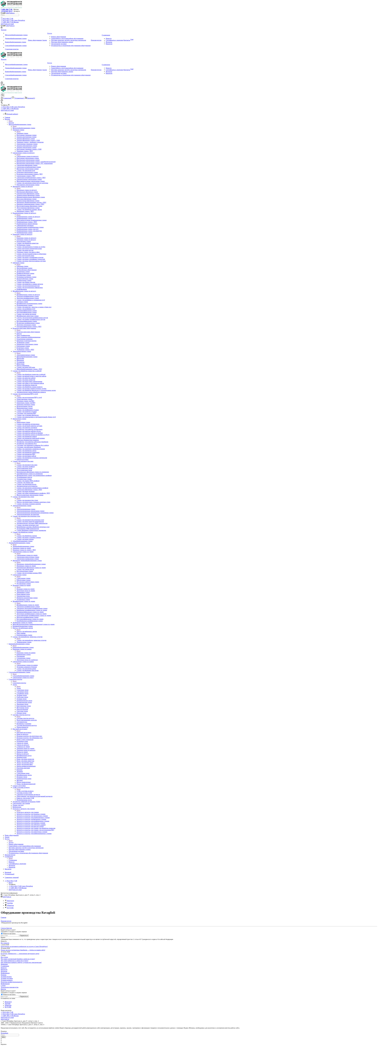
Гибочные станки (22, 266)
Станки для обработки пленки (27, 536)
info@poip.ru (10, 13)
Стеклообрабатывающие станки (23, 676)
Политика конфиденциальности (11, 982)
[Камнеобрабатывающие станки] (16, 40)
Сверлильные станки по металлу (28, 156)
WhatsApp (10, 905)
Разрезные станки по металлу (26, 238)
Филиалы (4, 971)
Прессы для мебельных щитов (27, 631)
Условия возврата (7, 980)
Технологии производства (9, 987)
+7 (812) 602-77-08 (7, 18)
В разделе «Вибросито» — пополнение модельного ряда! (20, 953)
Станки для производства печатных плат (30, 520)
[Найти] (1, 17)
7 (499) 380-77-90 (6, 9)
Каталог (11, 122)
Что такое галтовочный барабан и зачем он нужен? (18, 959)
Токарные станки (22, 133)
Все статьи (4, 957)
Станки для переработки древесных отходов (31, 640)
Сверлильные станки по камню (27, 665)
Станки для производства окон (27, 465)
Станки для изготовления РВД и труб (29, 397)
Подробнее (4, 1033)
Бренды (3, 989)
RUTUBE (10, 908)
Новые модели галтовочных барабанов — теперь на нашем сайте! (23, 950)
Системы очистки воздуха (25, 718)
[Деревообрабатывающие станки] (16, 37)
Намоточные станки (23, 422)
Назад (11, 121)
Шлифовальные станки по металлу (28, 294)
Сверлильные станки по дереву (27, 555)
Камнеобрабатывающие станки (23, 647)
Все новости (5, 943)
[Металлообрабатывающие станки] (16, 33)
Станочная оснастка (19, 683)
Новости (4, 968)
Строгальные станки (23, 578)
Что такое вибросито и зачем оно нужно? (14, 961)
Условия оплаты (6, 976)
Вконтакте (10, 901)
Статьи (3, 985)
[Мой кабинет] (1, 28)
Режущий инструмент (24, 732)
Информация (5, 973)
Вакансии (4, 969)
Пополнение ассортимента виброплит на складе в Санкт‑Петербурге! (24, 946)
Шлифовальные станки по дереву (28, 605)
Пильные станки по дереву (26, 589)
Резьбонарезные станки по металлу (28, 216)
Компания (4, 964)
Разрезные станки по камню (26, 653)
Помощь (3, 975)
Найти (3, 1037)
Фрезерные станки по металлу (27, 190)
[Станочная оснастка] (16, 47)
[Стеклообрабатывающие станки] (16, 44)
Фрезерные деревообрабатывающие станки (31, 564)
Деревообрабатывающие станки (23, 546)
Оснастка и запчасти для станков (28, 812)
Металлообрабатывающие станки (24, 128)
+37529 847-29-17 (7, 11)
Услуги (11, 842)
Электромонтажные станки (26, 355)
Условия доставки (7, 978)
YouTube (10, 903)
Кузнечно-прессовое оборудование (28, 332)
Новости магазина (9, 933)
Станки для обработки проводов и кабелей (31, 374)
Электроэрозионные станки (26, 509)
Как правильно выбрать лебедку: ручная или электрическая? (21, 962)
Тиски (19, 688)
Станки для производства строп (27, 500)
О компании (13, 860)
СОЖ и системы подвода (25, 791)
